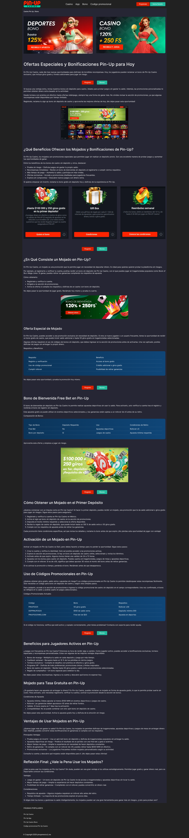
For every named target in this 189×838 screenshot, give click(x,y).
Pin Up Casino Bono (31, 822)
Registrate (143, 4)
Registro (87, 82)
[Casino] (32, 4)
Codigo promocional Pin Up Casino (36, 826)
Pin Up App (27, 818)
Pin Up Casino (28, 814)
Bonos (102, 82)
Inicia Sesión (158, 4)
